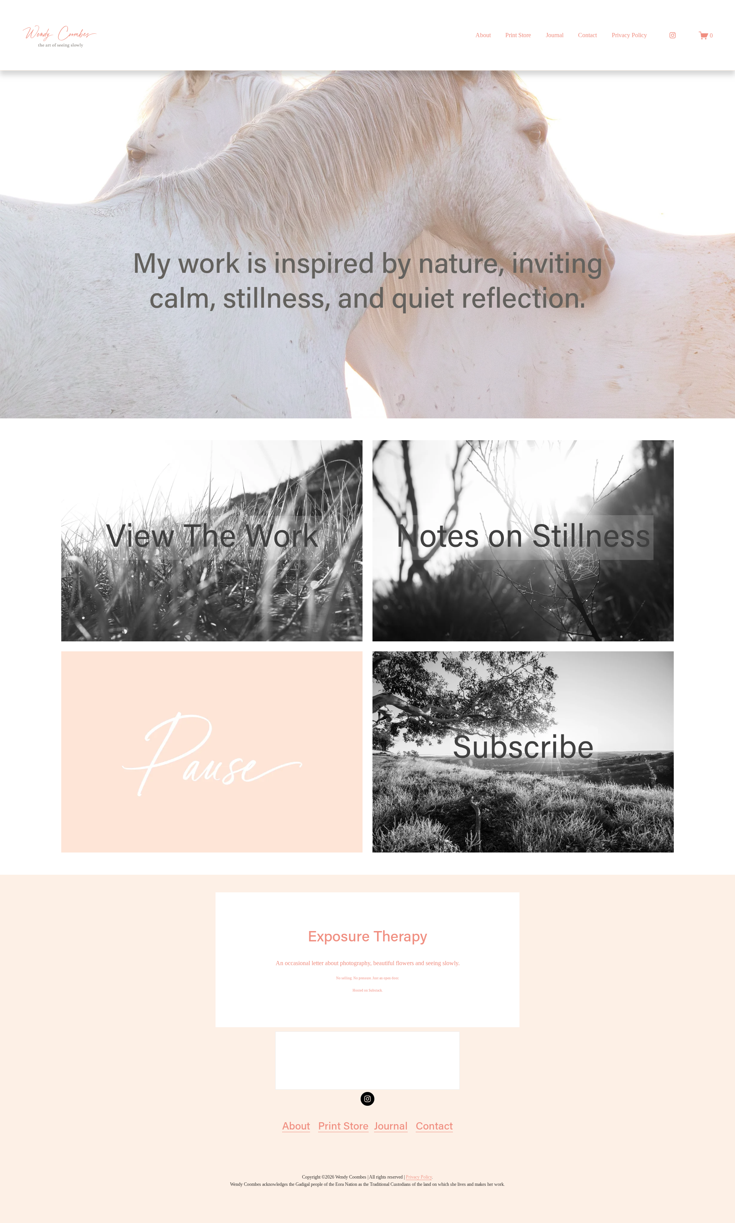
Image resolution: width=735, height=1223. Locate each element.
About (483, 35)
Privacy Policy (629, 35)
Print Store (518, 35)
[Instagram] (672, 35)
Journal (555, 35)
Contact (434, 1125)
